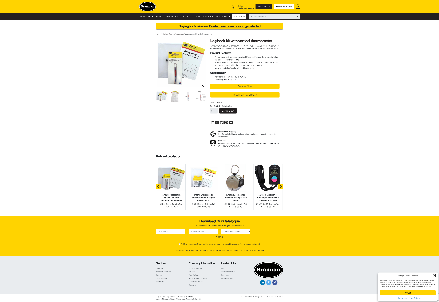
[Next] (280, 186)
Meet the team (194, 275)
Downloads (225, 275)
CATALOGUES (239, 16)
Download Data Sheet (245, 95)
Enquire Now (245, 86)
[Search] (297, 16)
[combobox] (274, 16)
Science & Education (166, 17)
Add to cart (229, 111)
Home (158, 34)
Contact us (265, 6)
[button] (434, 275)
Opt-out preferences (400, 298)
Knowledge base (227, 278)
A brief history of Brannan (198, 278)
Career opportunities (196, 282)
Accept (408, 293)
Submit (219, 237)
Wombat (279, 297)
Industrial (145, 17)
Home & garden (203, 17)
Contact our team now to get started (234, 26)
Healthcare (222, 17)
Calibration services (228, 272)
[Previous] (158, 186)
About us (192, 272)
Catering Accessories (176, 34)
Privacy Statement (415, 298)
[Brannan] (147, 6)
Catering (186, 17)
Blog (222, 268)
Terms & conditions (195, 268)
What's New (285, 6)
